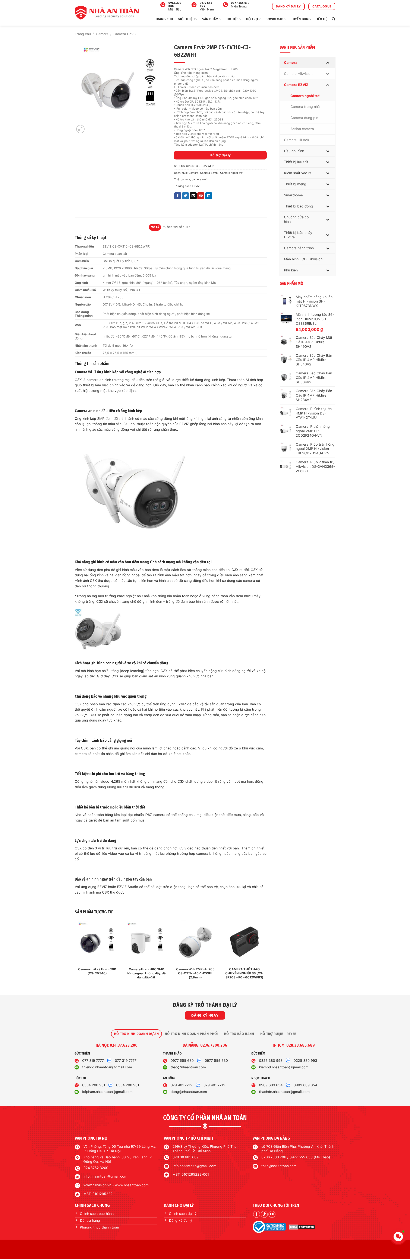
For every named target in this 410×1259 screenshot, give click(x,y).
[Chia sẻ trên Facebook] (177, 196)
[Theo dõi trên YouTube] (271, 1214)
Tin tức (232, 19)
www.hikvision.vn (97, 1185)
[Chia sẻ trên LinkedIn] (208, 196)
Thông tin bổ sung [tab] (176, 227)
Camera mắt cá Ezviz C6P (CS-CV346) (97, 971)
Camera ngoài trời (231, 172)
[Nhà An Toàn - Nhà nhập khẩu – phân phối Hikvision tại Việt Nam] (107, 12)
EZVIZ (196, 186)
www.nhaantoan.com (132, 1185)
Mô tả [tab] (155, 227)
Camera (102, 34)
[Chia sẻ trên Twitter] (185, 196)
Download (274, 19)
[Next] (266, 953)
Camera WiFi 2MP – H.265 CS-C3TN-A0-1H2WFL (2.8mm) (195, 973)
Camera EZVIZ (125, 34)
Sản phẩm (210, 19)
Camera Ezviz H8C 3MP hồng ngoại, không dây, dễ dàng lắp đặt (146, 973)
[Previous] (75, 953)
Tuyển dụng (301, 19)
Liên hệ (321, 19)
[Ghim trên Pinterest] (200, 196)
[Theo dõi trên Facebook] (256, 1214)
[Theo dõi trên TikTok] (264, 1214)
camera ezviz (200, 179)
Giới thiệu (186, 19)
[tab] (136, 1033)
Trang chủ (164, 19)
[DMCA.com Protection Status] (302, 1227)
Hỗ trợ (252, 19)
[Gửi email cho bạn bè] (193, 196)
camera (185, 179)
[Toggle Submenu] (327, 62)
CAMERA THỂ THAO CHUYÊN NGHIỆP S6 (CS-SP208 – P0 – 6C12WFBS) (244, 973)
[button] (333, 19)
